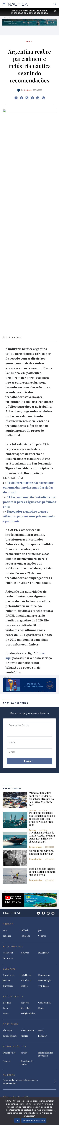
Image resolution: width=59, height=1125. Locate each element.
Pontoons (25, 935)
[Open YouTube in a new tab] (32, 97)
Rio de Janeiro (27, 1030)
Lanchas (7, 935)
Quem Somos (9, 1052)
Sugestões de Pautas (27, 1063)
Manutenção (44, 975)
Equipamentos (13, 946)
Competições (35, 880)
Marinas (7, 980)
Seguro (24, 985)
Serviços (9, 968)
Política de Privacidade (34, 1120)
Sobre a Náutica (14, 1046)
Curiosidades (36, 847)
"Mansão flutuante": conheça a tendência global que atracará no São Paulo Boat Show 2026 (41, 798)
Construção (8, 975)
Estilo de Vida (13, 996)
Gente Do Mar (35, 859)
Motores (25, 952)
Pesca (5, 1013)
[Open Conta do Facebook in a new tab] (16, 97)
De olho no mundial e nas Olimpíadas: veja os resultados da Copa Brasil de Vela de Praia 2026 (42, 818)
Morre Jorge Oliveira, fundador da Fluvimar (41, 852)
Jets (40, 930)
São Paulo (7, 1030)
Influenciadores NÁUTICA (45, 1054)
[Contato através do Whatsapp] (38, 913)
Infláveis (25, 930)
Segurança (8, 958)
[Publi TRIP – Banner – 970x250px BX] (29, 899)
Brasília (24, 1035)
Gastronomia (44, 1002)
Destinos (7, 1002)
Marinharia (26, 980)
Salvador (42, 1035)
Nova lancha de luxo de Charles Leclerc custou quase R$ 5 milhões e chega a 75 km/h (42, 837)
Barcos (32, 810)
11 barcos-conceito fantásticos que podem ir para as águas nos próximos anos (29, 502)
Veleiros (42, 935)
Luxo (5, 1008)
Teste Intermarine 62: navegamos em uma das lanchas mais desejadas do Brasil (28, 487)
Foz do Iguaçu (9, 1035)
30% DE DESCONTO (38, 13)
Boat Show (11, 1024)
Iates (5, 930)
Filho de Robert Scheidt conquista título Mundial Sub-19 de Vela (42, 871)
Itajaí (40, 1030)
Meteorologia (44, 980)
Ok (17, 1120)
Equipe (24, 1052)
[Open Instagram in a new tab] (26, 97)
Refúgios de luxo (28, 1013)
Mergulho (25, 1008)
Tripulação (43, 985)
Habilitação (26, 975)
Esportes (25, 1002)
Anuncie (7, 1061)
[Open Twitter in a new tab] (21, 97)
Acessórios (8, 952)
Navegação (43, 952)
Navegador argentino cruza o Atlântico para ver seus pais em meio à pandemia (29, 516)
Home (29, 41)
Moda (41, 1008)
